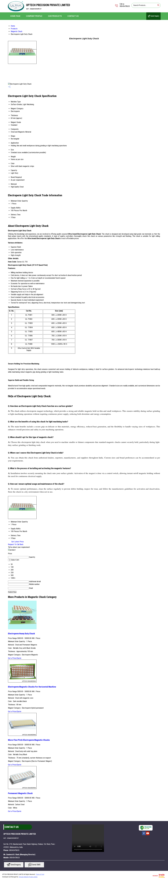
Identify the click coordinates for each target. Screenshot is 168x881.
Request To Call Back (15, 544)
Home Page (15, 16)
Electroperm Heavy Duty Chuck (21, 633)
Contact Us (73, 16)
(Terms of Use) (40, 874)
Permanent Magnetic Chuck (20, 793)
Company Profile (34, 16)
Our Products (55, 16)
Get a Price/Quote (14, 658)
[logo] (15, 11)
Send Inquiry (154, 16)
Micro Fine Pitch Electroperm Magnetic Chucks (29, 740)
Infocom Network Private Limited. (28, 877)
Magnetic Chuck (16, 31)
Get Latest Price (17, 542)
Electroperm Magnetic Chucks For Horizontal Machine (32, 687)
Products (14, 29)
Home (13, 26)
